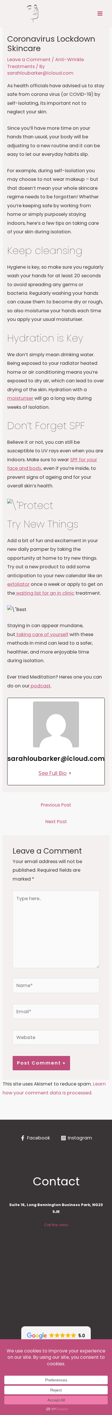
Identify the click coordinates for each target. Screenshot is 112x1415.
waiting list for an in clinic (44, 593)
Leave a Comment (29, 59)
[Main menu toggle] (99, 13)
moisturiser (20, 398)
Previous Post (56, 805)
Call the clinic (56, 1224)
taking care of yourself (41, 634)
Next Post (56, 821)
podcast (40, 686)
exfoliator (18, 584)
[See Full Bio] (70, 773)
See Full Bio (52, 773)
